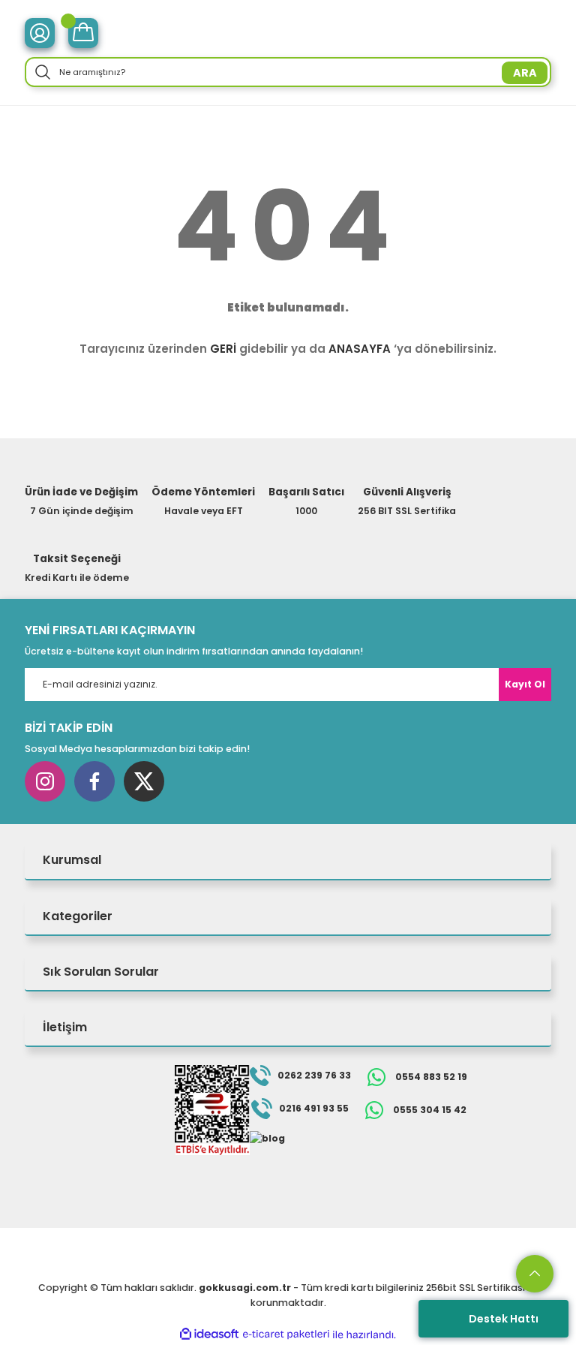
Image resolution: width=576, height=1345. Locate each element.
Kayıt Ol (525, 684)
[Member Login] (40, 33)
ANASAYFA (359, 349)
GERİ (223, 349)
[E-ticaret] (286, 1334)
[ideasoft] (209, 1334)
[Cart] (83, 33)
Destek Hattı (503, 1318)
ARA (525, 72)
